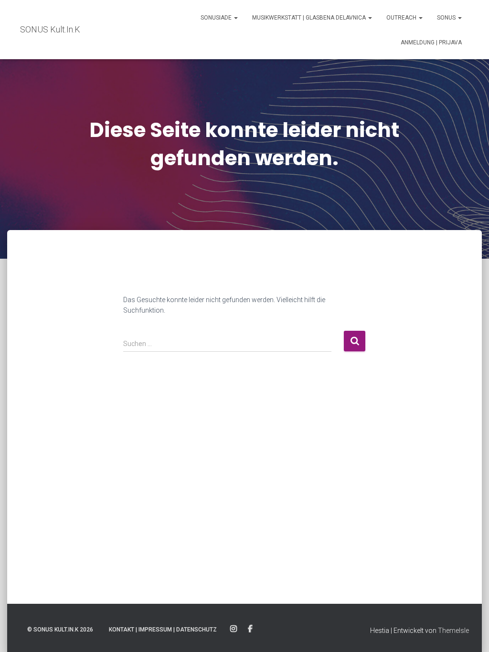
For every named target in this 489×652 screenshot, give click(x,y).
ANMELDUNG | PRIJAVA (431, 42)
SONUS (447, 17)
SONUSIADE (217, 17)
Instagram (233, 629)
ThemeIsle (453, 630)
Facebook (250, 629)
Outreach (402, 17)
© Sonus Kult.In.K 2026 (60, 629)
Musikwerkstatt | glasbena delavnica (309, 17)
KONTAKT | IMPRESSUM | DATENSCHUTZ (163, 629)
